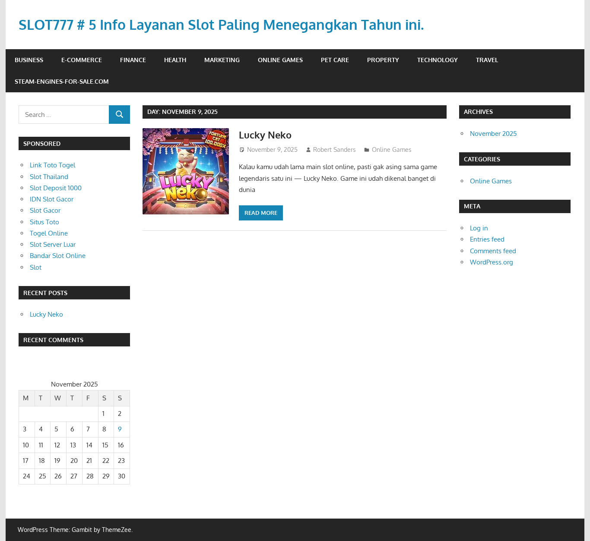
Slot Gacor (45, 210)
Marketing (222, 59)
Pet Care (335, 59)
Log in (479, 228)
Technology (437, 59)
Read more (260, 212)
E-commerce (81, 59)
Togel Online (49, 233)
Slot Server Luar (53, 244)
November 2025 (493, 133)
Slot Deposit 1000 (56, 188)
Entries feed (487, 239)
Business (29, 59)
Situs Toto (44, 222)
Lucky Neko (265, 135)
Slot (35, 267)
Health (175, 59)
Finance (133, 59)
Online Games (280, 59)
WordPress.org (491, 262)
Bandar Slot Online (58, 256)
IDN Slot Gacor (51, 199)
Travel (487, 59)
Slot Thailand (49, 177)
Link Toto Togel (52, 165)
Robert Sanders (334, 149)
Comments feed (493, 251)
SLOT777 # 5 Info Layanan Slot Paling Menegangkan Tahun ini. (221, 24)
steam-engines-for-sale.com (62, 81)
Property (383, 59)
